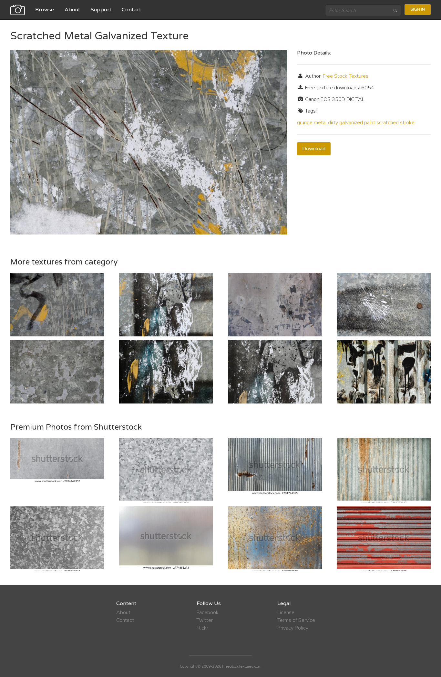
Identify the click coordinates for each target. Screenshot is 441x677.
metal (320, 122)
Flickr (202, 628)
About (72, 9)
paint (369, 122)
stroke (407, 122)
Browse (44, 9)
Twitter (205, 620)
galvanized (351, 122)
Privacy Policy (292, 628)
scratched (387, 122)
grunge (305, 122)
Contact (131, 9)
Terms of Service (296, 620)
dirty (333, 122)
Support (101, 9)
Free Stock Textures (345, 76)
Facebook (208, 612)
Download (313, 148)
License (285, 612)
